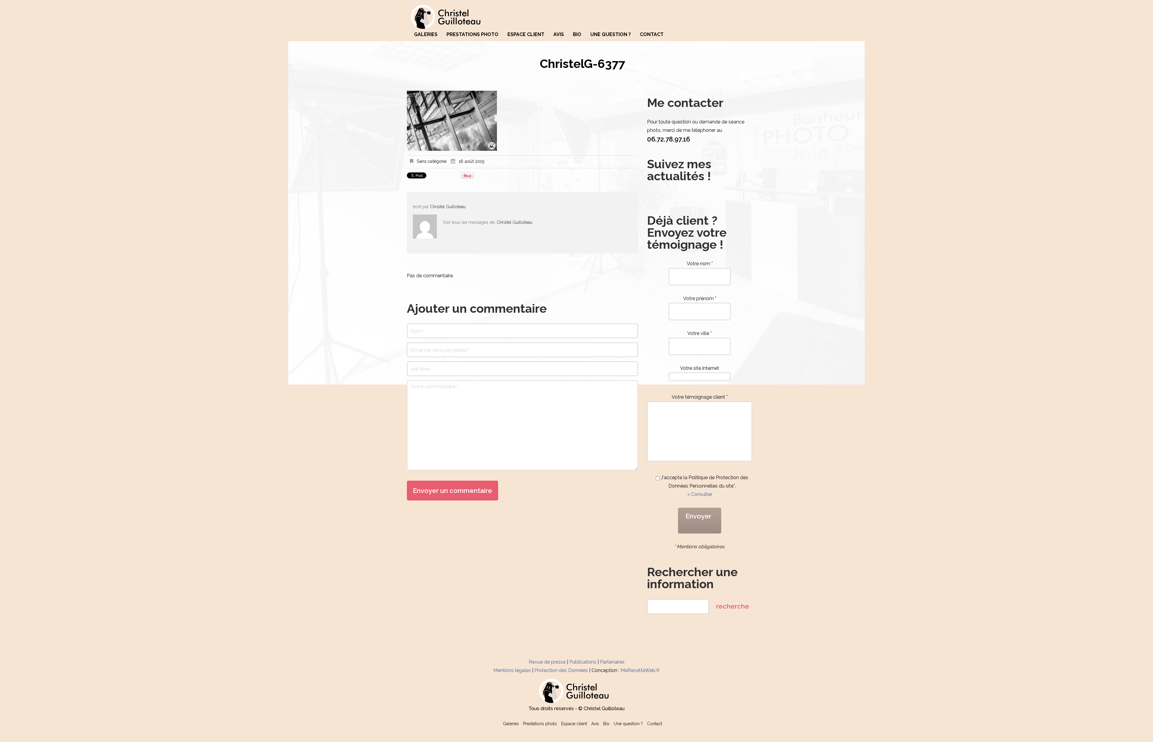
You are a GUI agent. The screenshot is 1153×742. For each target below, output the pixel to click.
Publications (582, 662)
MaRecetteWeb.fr (640, 670)
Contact (652, 34)
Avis (558, 34)
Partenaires (612, 662)
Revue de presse (547, 662)
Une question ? (610, 34)
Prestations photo (472, 34)
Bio (577, 34)
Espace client (525, 34)
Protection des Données (561, 670)
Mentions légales (512, 670)
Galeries (425, 34)
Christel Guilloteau (448, 206)
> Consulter (699, 494)
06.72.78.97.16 (668, 139)
